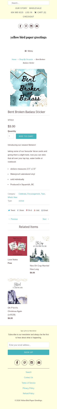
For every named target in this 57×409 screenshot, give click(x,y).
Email (46, 210)
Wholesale (35, 8)
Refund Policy (28, 393)
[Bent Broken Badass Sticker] (28, 87)
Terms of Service (28, 383)
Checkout (28, 17)
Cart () (41, 12)
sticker (21, 201)
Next (45, 219)
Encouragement (33, 194)
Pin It (30, 210)
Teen (43, 194)
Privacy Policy (28, 388)
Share (21, 210)
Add (37, 210)
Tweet (13, 210)
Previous (14, 219)
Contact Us (28, 377)
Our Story (21, 8)
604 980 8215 (17, 12)
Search (28, 372)
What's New (12, 197)
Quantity (12, 131)
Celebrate (22, 194)
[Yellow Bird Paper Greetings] (28, 38)
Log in (28, 12)
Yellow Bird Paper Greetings (31, 400)
